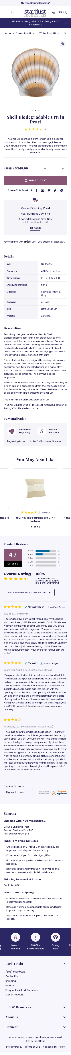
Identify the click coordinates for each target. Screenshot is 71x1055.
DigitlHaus (39, 1041)
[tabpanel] (35, 72)
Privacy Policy (14, 1047)
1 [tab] (32, 110)
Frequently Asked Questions (21, 990)
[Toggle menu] (5, 12)
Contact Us (11, 976)
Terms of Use (32, 1047)
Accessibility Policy (54, 1047)
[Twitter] (55, 190)
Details (35, 228)
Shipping (10, 981)
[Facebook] (36, 190)
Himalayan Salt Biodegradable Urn (36, 519)
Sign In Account (14, 994)
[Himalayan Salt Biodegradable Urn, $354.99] (35, 488)
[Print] (61, 190)
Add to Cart (37, 180)
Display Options (14, 786)
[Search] (12, 12)
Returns (9, 985)
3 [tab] (39, 110)
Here (20, 408)
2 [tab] (35, 110)
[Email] (42, 190)
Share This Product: (20, 190)
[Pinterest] (49, 190)
